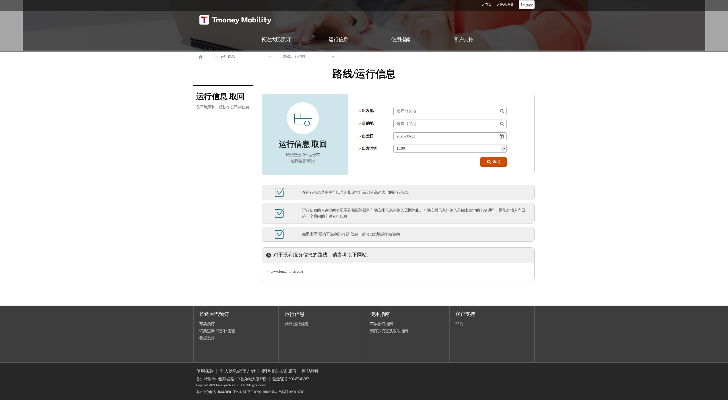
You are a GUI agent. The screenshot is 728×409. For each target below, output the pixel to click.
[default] (368, 56)
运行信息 (228, 56)
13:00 (400, 148)
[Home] (202, 56)
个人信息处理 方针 (237, 371)
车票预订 (206, 324)
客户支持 (465, 314)
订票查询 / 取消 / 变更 (217, 331)
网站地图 (506, 5)
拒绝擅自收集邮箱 (278, 371)
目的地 (367, 123)
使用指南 (380, 314)
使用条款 (205, 371)
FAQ (458, 324)
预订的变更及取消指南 (389, 331)
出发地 (367, 110)
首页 (488, 5)
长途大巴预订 (214, 314)
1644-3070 (224, 392)
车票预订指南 (381, 324)
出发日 (367, 136)
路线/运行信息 (294, 56)
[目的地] (502, 124)
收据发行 (206, 338)
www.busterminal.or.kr (286, 271)
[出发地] (502, 111)
